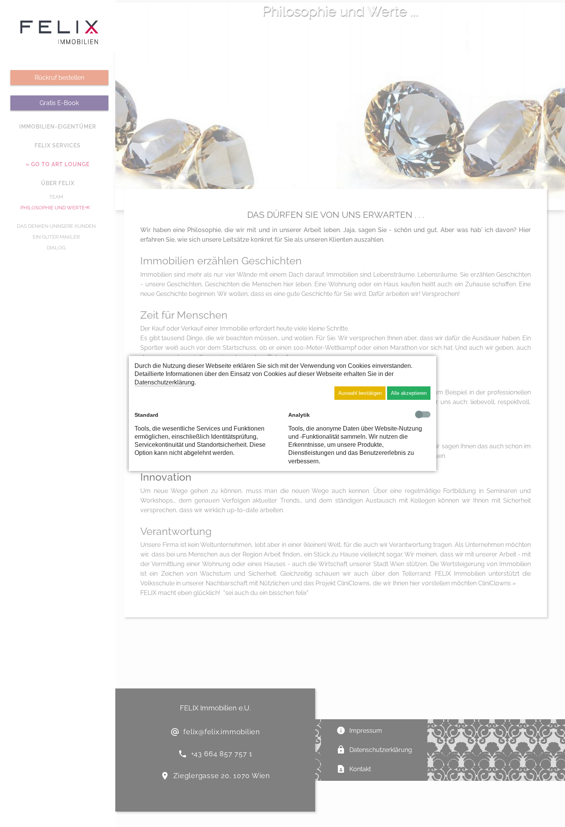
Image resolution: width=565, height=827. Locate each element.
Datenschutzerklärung (164, 382)
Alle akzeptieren (409, 393)
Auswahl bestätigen (360, 393)
